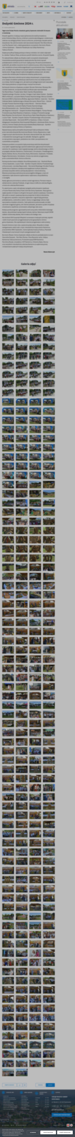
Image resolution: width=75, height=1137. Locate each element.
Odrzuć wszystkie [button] (48, 1132)
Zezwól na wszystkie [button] (65, 1132)
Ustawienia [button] (33, 1132)
